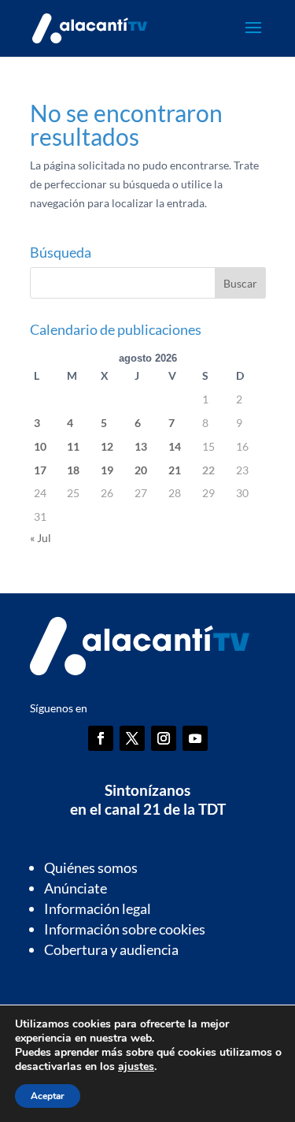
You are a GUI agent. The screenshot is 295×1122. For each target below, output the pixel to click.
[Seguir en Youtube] (195, 738)
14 (174, 446)
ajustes (136, 1067)
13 (141, 446)
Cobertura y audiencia (111, 949)
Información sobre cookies (124, 929)
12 (107, 446)
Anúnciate (75, 888)
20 (141, 470)
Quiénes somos (91, 867)
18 (73, 470)
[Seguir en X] (132, 738)
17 (40, 470)
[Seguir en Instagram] (163, 738)
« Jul (40, 537)
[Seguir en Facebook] (100, 738)
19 (107, 470)
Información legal (97, 908)
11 (73, 446)
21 (174, 470)
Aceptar (48, 1096)
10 (40, 446)
